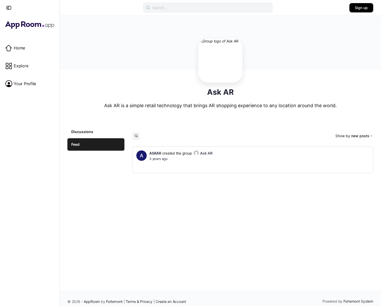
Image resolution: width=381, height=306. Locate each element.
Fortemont (114, 301)
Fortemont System (358, 301)
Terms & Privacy (139, 301)
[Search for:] (208, 8)
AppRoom (92, 301)
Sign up (361, 7)
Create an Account (171, 301)
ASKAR (155, 153)
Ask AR (206, 153)
